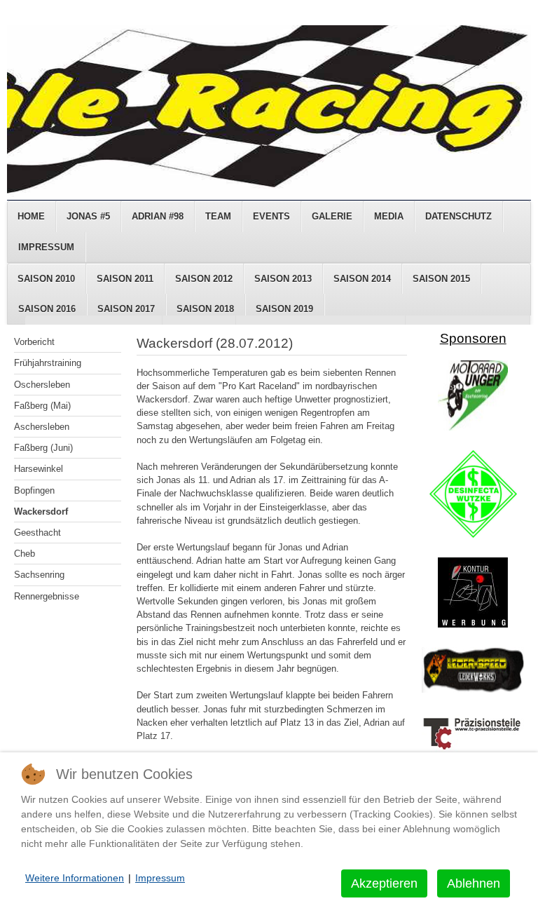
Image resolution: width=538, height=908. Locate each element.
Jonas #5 (88, 216)
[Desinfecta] (473, 534)
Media (389, 216)
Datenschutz (458, 216)
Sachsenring (39, 574)
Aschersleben (41, 426)
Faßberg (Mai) (42, 405)
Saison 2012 (204, 278)
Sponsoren (473, 338)
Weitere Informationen (74, 877)
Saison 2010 (46, 278)
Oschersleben (42, 384)
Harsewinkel (38, 468)
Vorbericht (34, 342)
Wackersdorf (41, 511)
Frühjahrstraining (47, 363)
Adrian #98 (158, 216)
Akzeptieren (384, 883)
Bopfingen (34, 490)
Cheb (24, 553)
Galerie (332, 216)
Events (271, 216)
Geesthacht (37, 532)
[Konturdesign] (473, 624)
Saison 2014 (362, 278)
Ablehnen (473, 883)
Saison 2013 (283, 278)
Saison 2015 (441, 278)
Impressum (46, 247)
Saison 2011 (125, 278)
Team (218, 216)
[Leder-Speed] (473, 689)
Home (31, 216)
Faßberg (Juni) (43, 447)
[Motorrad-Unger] (473, 427)
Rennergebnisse (46, 596)
